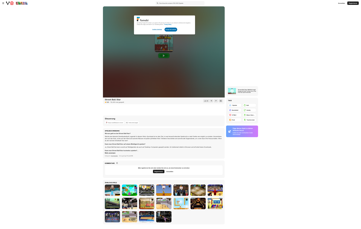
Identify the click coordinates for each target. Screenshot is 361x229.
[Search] (158, 3)
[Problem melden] (216, 101)
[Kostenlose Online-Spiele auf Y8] (10, 3)
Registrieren (353, 3)
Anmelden (341, 3)
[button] (110, 153)
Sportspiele (114, 156)
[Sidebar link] (3, 3)
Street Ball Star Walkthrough (247, 89)
